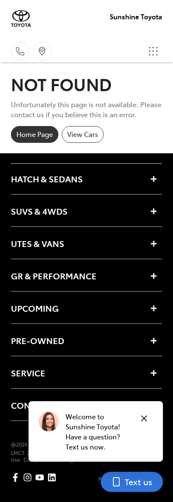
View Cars (82, 134)
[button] (153, 51)
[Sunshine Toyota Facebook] (17, 477)
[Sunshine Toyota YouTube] (41, 477)
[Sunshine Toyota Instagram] (29, 477)
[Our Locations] (42, 51)
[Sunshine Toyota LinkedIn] (53, 477)
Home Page (34, 134)
